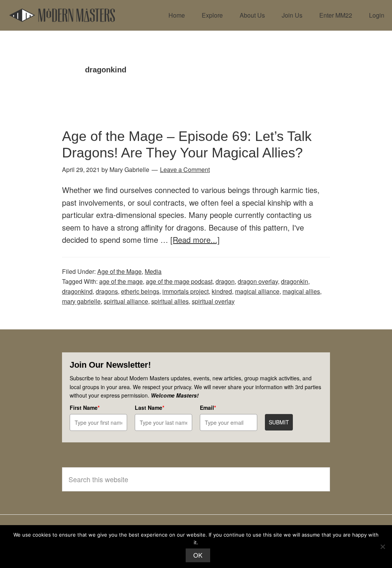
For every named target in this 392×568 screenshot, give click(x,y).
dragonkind (77, 291)
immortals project (185, 291)
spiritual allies (170, 301)
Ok (198, 555)
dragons (107, 291)
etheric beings (140, 291)
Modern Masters (62, 15)
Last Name (149, 407)
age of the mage (121, 281)
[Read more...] (195, 239)
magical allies (301, 291)
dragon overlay (258, 281)
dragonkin (294, 281)
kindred (222, 291)
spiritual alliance (126, 301)
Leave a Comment (185, 169)
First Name (85, 407)
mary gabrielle (81, 301)
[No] (382, 546)
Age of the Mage (119, 271)
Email (208, 407)
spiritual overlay (213, 301)
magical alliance (257, 291)
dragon (225, 281)
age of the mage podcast (179, 281)
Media (153, 271)
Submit (279, 422)
